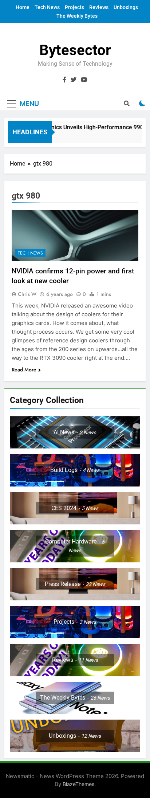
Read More (24, 369)
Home (22, 7)
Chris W (27, 294)
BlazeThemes (78, 784)
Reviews (98, 7)
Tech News (47, 7)
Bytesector (75, 50)
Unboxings (126, 7)
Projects (74, 7)
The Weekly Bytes (77, 16)
